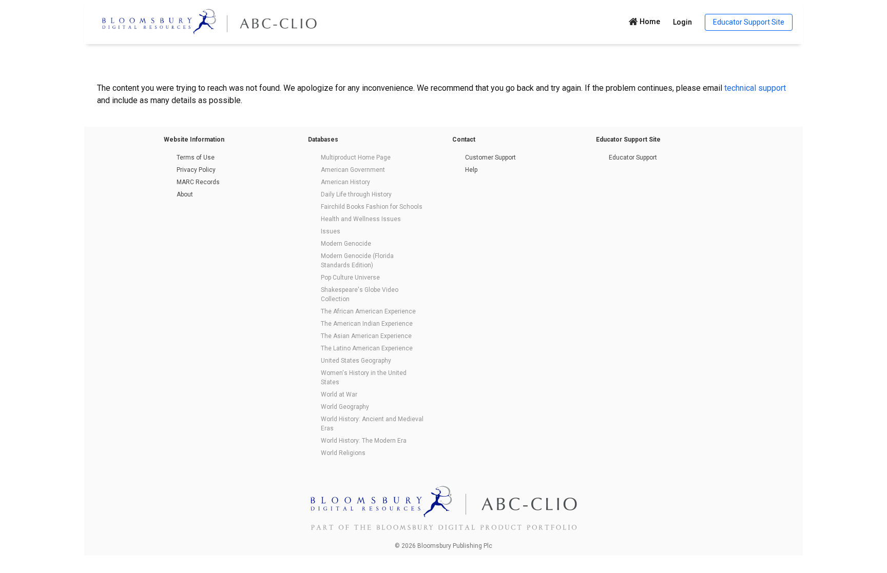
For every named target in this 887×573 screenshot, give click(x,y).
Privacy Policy (196, 169)
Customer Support (490, 157)
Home (650, 21)
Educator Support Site (748, 22)
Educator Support (633, 157)
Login (682, 22)
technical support (755, 88)
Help (471, 169)
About (185, 194)
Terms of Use (196, 157)
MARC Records (198, 182)
